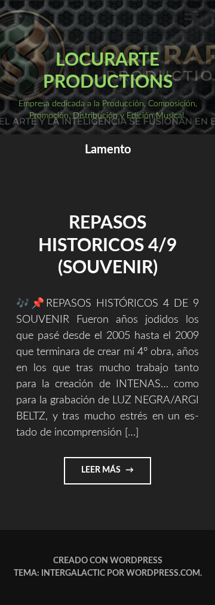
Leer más (113, 474)
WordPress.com (163, 573)
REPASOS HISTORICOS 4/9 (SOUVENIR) (107, 245)
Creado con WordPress (107, 561)
